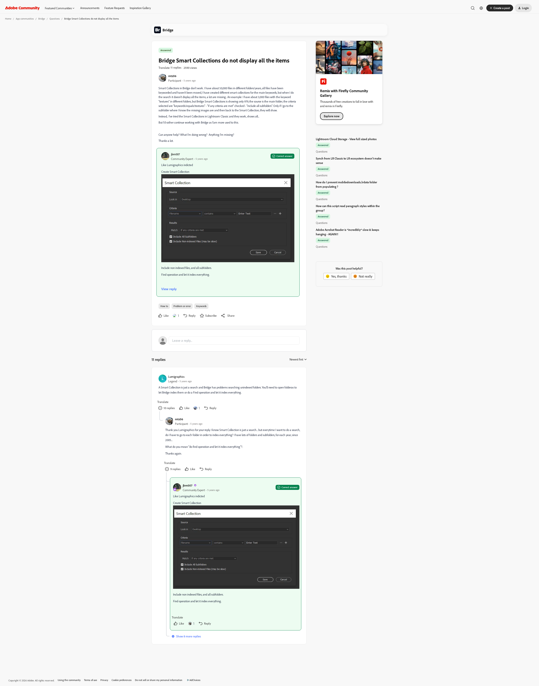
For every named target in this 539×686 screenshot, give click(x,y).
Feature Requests (114, 8)
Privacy (104, 680)
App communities (25, 18)
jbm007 (175, 154)
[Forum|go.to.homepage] (22, 8)
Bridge (41, 18)
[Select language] (481, 8)
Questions (54, 18)
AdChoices (194, 680)
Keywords (201, 306)
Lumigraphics (176, 376)
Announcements (89, 8)
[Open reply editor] (229, 340)
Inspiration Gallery (140, 8)
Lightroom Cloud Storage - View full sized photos (346, 139)
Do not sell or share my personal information (158, 680)
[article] (228, 392)
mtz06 (172, 76)
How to (164, 306)
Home (8, 18)
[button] (499, 8)
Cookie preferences (122, 680)
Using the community (69, 680)
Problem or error (182, 306)
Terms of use (90, 680)
